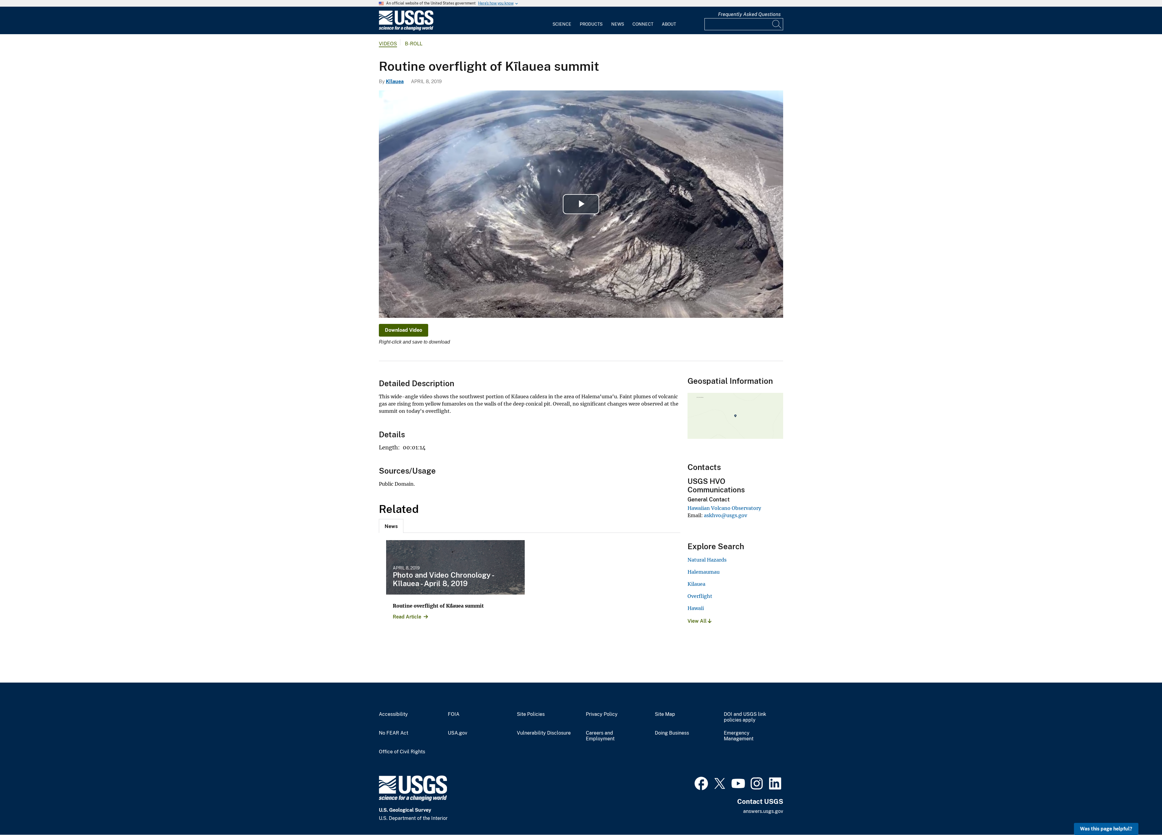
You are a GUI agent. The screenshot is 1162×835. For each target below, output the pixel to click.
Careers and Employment (600, 736)
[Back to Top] (1140, 813)
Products (591, 24)
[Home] (406, 29)
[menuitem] (562, 20)
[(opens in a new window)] (701, 782)
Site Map (665, 714)
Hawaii (696, 608)
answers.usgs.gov (763, 811)
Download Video (403, 330)
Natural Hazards (707, 560)
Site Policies (531, 714)
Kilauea (696, 584)
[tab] (391, 526)
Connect (642, 24)
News (617, 24)
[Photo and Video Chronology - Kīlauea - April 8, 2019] (455, 567)
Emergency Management (738, 736)
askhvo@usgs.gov (725, 515)
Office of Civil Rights (402, 752)
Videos (388, 44)
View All (698, 621)
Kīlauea (395, 81)
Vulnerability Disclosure (544, 733)
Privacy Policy (602, 714)
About (669, 24)
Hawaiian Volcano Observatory (724, 508)
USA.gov (457, 733)
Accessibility (393, 714)
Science (562, 24)
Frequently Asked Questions (749, 14)
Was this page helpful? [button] (1106, 829)
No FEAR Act (393, 733)
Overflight (700, 596)
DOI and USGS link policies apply (745, 717)
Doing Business (672, 733)
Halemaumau (704, 572)
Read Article (407, 617)
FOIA (453, 714)
